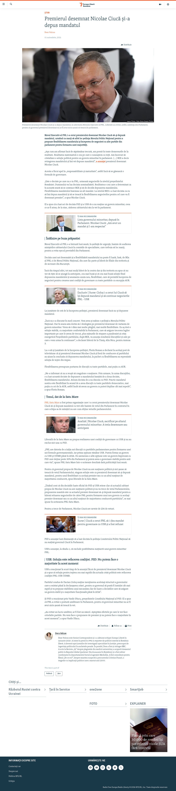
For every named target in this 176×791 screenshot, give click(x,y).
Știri (47, 13)
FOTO (93, 704)
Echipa (12, 781)
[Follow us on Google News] (114, 767)
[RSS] (108, 767)
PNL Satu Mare (52, 403)
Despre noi (13, 771)
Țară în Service (59, 689)
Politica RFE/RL (15, 776)
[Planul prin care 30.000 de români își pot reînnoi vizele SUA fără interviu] (148, 730)
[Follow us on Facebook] (90, 767)
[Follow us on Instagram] (102, 767)
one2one (96, 689)
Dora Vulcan (50, 32)
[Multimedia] (160, 4)
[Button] (126, 45)
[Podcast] (168, 4)
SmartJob (136, 689)
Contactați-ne (15, 766)
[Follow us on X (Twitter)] (121, 767)
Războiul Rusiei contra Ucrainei (24, 692)
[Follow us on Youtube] (96, 767)
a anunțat (101, 161)
